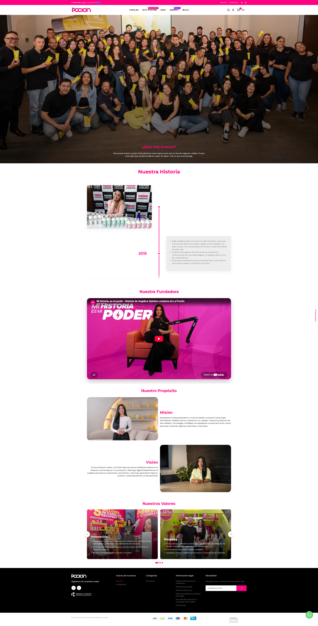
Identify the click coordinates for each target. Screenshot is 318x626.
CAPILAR (134, 10)
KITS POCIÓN (150, 9)
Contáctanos (233, 2)
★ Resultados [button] (315, 315)
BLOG (186, 10)
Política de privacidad (184, 587)
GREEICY (175, 9)
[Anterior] (87, 534)
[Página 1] (156, 562)
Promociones (181, 605)
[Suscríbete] (241, 588)
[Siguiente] (231, 534)
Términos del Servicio (184, 590)
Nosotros (223, 2)
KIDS (163, 10)
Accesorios (150, 581)
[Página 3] (162, 562)
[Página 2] (160, 562)
